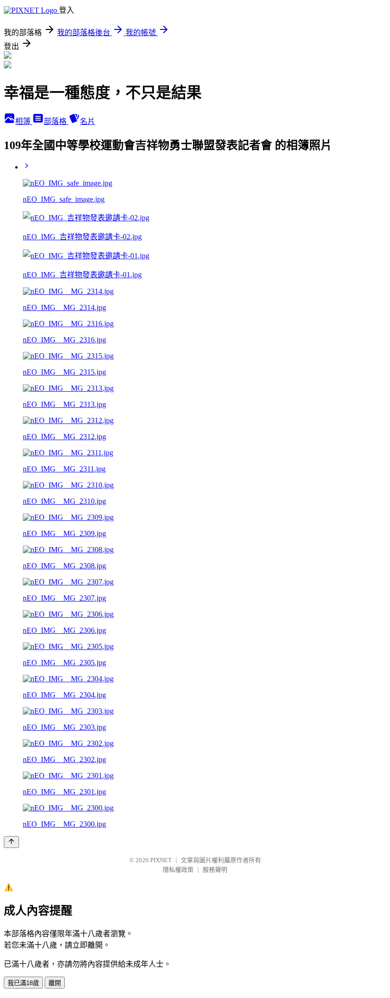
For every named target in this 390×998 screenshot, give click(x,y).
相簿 (23, 121)
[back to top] (11, 842)
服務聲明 (215, 869)
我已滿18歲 (23, 983)
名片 (87, 121)
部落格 (56, 121)
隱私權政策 (178, 869)
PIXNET (161, 860)
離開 (55, 983)
